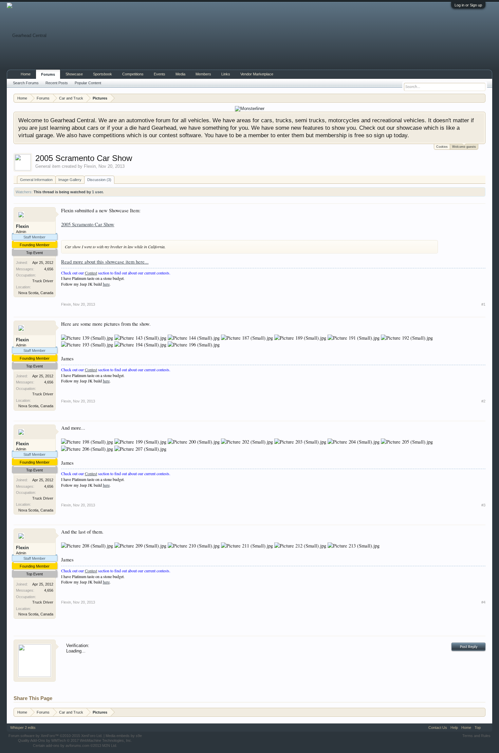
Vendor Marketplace (256, 74)
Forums (48, 74)
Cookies (442, 146)
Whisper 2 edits (23, 727)
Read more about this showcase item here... (105, 261)
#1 (483, 304)
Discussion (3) (99, 180)
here (106, 284)
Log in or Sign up (468, 5)
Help (454, 727)
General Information (36, 180)
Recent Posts (56, 83)
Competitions (133, 74)
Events (159, 74)
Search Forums (26, 83)
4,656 (48, 269)
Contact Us (437, 727)
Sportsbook (102, 74)
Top (478, 727)
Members (203, 74)
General (43, 166)
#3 (483, 505)
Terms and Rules (476, 736)
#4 (483, 602)
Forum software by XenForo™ (55, 736)
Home (26, 74)
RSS (486, 727)
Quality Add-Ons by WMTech (75, 740)
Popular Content (88, 83)
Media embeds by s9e (124, 736)
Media (180, 74)
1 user (97, 192)
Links (225, 74)
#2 (483, 401)
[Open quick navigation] (481, 98)
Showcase (74, 74)
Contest (91, 272)
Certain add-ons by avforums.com (75, 745)
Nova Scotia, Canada (35, 293)
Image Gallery (69, 180)
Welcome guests (464, 146)
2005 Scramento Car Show (87, 224)
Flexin (90, 166)
